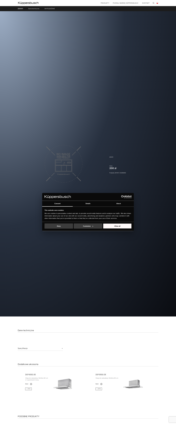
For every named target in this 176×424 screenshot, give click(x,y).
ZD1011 (20, 8)
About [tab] (118, 203)
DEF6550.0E (30, 374)
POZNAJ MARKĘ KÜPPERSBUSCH (125, 3)
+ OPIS (28, 389)
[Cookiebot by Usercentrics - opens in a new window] (123, 196)
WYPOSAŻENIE (50, 8)
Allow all (117, 226)
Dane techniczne (33, 8)
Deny (59, 226)
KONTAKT (146, 3)
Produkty (105, 3)
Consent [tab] (57, 203)
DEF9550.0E (101, 374)
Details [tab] (88, 203)
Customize (87, 226)
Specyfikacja (23, 348)
